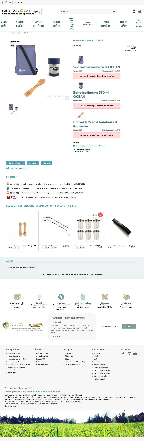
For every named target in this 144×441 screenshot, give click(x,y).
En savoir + (55, 336)
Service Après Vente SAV (17, 359)
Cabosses (105, 303)
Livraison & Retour (14, 353)
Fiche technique (15, 163)
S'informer (126, 303)
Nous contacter (42, 365)
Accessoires (98, 362)
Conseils (39, 303)
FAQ (95, 359)
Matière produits (99, 365)
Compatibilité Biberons (102, 373)
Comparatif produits (101, 376)
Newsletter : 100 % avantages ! (76, 362)
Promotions (69, 353)
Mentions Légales (14, 362)
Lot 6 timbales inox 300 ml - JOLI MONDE (84, 247)
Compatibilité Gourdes (102, 370)
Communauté (41, 362)
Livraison (33, 163)
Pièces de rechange (101, 367)
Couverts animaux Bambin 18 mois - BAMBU (19, 247)
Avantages (61, 303)
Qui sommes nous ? (43, 353)
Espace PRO (41, 359)
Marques (21, 2)
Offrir (67, 359)
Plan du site (12, 373)
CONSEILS (97, 353)
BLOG (96, 356)
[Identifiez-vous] (134, 11)
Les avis (46, 163)
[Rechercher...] (114, 11)
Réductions (69, 356)
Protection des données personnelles (16, 368)
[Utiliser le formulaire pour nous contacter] (15, 2)
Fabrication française (72, 365)
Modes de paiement (15, 356)
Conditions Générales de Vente (19, 365)
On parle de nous (42, 356)
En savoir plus (10, 406)
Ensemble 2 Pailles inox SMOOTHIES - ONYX (50, 247)
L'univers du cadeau (83, 303)
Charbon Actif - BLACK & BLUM (116, 247)
